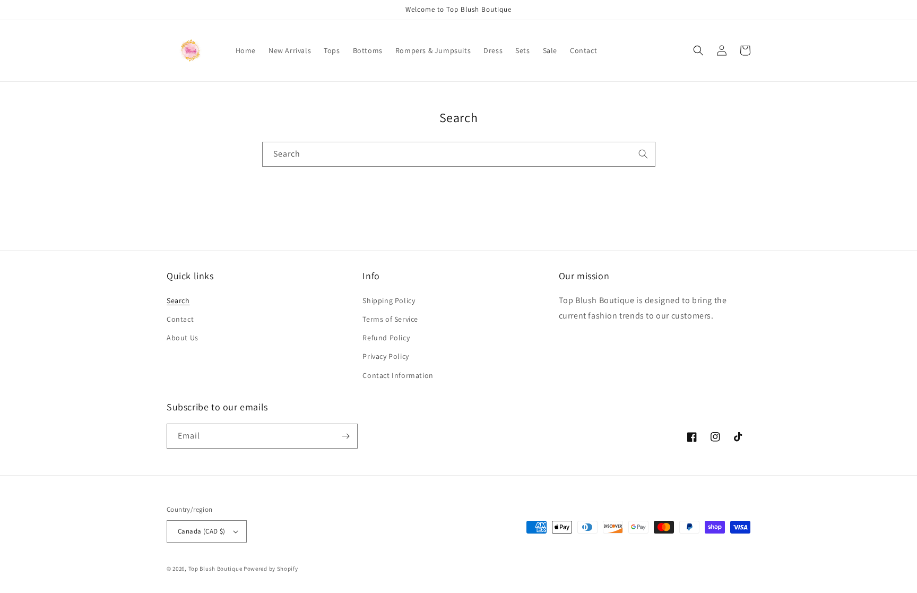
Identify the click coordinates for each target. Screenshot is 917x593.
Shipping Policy (388, 300)
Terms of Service (390, 319)
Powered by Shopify (271, 568)
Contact (180, 319)
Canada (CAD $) (202, 531)
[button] (698, 50)
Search (178, 300)
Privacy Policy (385, 356)
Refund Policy (386, 337)
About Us (182, 337)
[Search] (643, 154)
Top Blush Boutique (215, 568)
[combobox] (459, 154)
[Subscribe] (345, 436)
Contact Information (397, 375)
